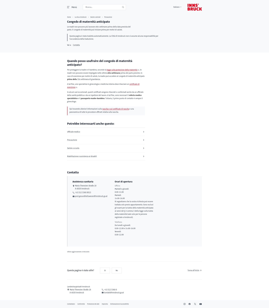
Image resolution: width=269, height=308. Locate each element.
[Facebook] (189, 304)
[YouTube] (200, 304)
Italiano (176, 7)
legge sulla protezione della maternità (122, 70)
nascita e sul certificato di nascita (115, 109)
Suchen (123, 7)
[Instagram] (184, 304)
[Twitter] (195, 304)
